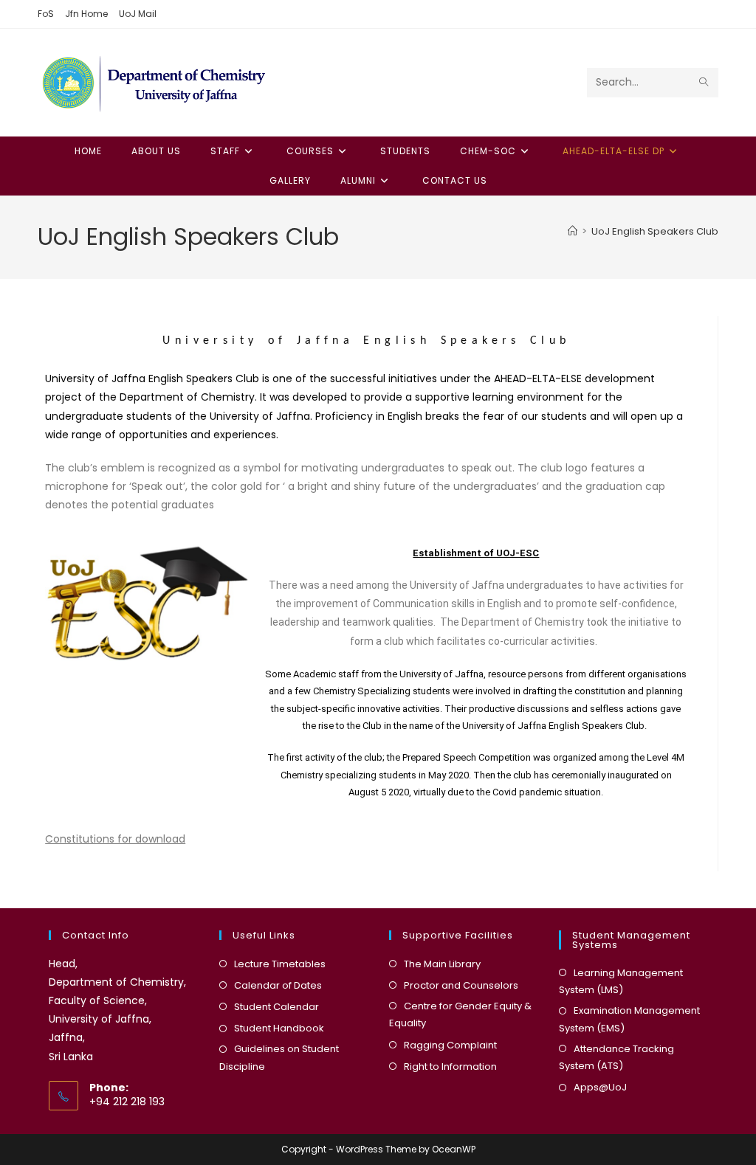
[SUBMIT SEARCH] (704, 82)
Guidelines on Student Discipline (279, 1057)
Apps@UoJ (600, 1087)
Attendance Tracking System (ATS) (616, 1057)
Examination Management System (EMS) (629, 1018)
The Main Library (442, 964)
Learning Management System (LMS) (621, 981)
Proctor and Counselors (461, 985)
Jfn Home (86, 13)
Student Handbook (279, 1028)
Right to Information (450, 1066)
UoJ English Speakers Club (654, 231)
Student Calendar (276, 1007)
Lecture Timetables (280, 964)
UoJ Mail (138, 13)
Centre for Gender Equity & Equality (460, 1014)
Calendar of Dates (278, 985)
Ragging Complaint (450, 1045)
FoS (46, 13)
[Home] (572, 231)
